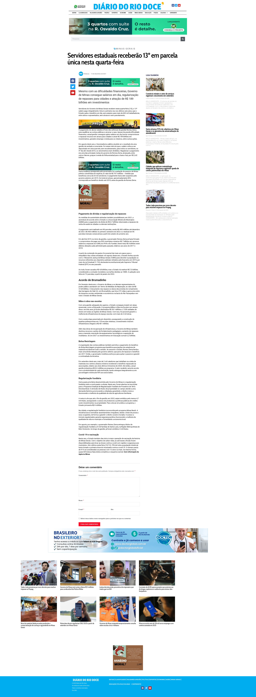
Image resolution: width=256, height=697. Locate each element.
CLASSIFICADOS (83, 12)
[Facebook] (173, 5)
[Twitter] (176, 5)
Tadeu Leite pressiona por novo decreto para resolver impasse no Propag (161, 206)
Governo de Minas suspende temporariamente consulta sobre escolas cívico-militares (118, 624)
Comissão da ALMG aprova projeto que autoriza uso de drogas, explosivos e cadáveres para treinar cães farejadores (156, 589)
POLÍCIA (156, 12)
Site (112, 509)
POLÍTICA (106, 12)
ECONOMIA (123, 12)
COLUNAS (163, 12)
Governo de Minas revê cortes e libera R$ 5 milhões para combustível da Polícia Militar (77, 588)
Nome (81, 500)
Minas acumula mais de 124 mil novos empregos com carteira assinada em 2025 (156, 624)
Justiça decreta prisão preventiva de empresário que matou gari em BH (117, 588)
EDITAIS (74, 12)
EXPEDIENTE (173, 12)
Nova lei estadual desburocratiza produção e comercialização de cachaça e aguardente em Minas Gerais (38, 625)
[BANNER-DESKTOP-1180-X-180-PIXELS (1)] (109, 124)
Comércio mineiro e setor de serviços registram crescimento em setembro (160, 94)
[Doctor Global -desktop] (128, 540)
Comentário (83, 475)
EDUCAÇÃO (148, 12)
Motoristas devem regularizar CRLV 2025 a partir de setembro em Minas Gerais (77, 624)
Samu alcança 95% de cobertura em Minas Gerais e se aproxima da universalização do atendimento (162, 131)
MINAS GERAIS (138, 12)
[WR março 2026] (128, 26)
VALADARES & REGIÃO (96, 12)
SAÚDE (130, 12)
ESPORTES (115, 12)
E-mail (81, 509)
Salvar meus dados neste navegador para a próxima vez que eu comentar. (106, 518)
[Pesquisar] (183, 39)
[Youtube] (179, 5)
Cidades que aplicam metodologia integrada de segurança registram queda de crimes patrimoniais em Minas (162, 168)
